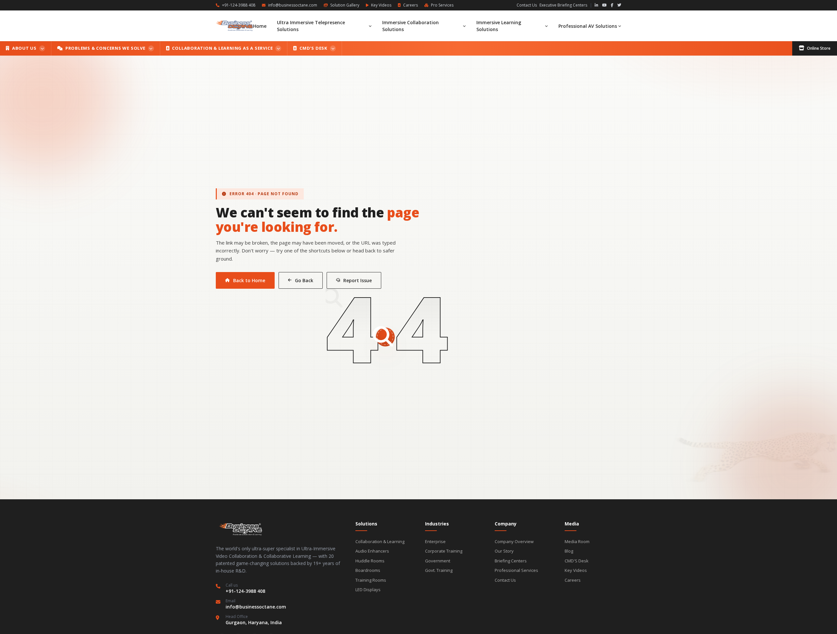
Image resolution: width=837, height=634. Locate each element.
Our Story (504, 551)
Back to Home (249, 280)
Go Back (304, 280)
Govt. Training (439, 570)
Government (437, 561)
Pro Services (442, 5)
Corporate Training (443, 551)
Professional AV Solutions (587, 26)
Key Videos (381, 5)
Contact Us (527, 5)
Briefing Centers (511, 561)
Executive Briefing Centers (563, 5)
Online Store (818, 48)
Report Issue (357, 280)
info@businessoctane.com (292, 5)
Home (259, 26)
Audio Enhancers (372, 551)
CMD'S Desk (577, 561)
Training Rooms (370, 580)
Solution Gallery (344, 5)
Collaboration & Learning (379, 541)
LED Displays (368, 589)
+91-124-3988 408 (238, 5)
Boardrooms (367, 570)
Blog (569, 551)
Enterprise (435, 541)
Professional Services (516, 570)
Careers (410, 5)
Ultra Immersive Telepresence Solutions (311, 25)
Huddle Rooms (369, 561)
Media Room (577, 541)
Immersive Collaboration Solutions (410, 25)
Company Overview (514, 541)
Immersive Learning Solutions (498, 25)
